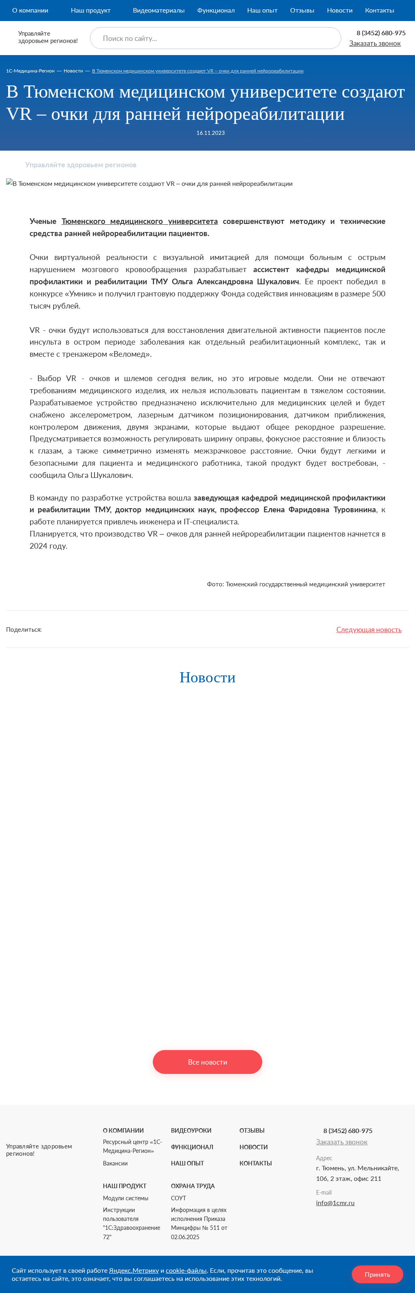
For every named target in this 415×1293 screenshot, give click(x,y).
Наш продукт (91, 10)
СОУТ (178, 1198)
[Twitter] (53, 629)
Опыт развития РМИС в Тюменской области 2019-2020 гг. (88, 1021)
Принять (377, 1274)
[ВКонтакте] (69, 629)
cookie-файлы (186, 1270)
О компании (30, 10)
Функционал (216, 10)
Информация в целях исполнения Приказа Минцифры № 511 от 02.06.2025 (199, 1223)
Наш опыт (262, 10)
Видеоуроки (191, 1130)
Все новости (207, 1062)
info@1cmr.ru (335, 1202)
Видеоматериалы (159, 10)
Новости (340, 10)
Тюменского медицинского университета (140, 221)
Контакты (379, 10)
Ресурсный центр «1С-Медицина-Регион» (132, 1146)
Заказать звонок (375, 43)
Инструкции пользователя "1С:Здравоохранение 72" (131, 1223)
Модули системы (125, 1198)
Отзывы (302, 10)
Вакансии (115, 1163)
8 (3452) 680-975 (381, 32)
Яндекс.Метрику (134, 1270)
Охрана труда (193, 1185)
